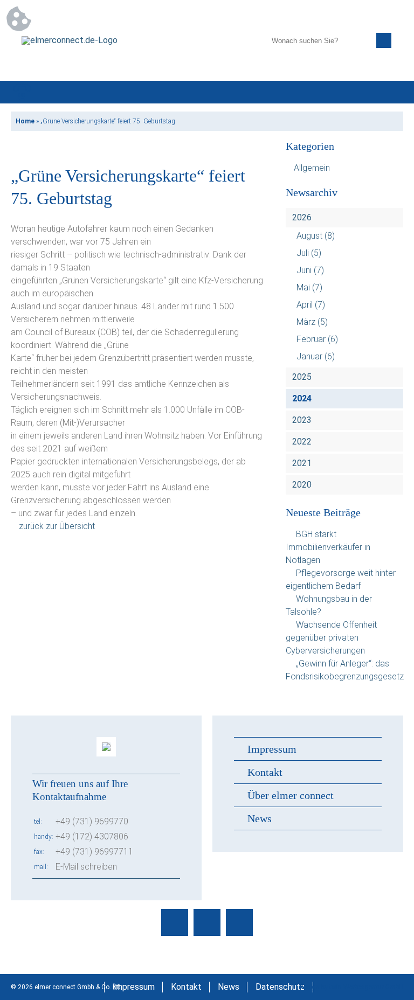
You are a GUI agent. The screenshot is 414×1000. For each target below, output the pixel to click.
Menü (392, 92)
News (259, 818)
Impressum (271, 749)
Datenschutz (280, 987)
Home (25, 121)
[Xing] (239, 922)
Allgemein (312, 168)
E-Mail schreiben (86, 867)
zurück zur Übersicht (57, 526)
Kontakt (264, 772)
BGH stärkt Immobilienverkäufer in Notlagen (328, 547)
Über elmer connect (290, 795)
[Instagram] (207, 922)
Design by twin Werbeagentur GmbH (351, 987)
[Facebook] (174, 922)
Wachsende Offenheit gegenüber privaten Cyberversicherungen (331, 638)
